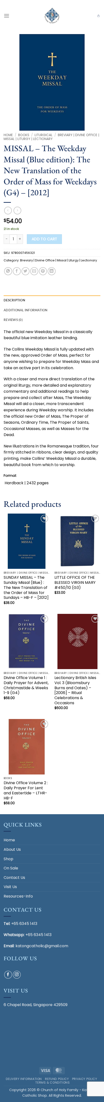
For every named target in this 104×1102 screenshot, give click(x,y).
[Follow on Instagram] (17, 975)
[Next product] (8, 210)
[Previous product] (17, 210)
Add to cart (44, 239)
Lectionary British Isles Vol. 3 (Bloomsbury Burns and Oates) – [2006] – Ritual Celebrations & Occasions (75, 690)
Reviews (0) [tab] (13, 320)
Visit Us (10, 887)
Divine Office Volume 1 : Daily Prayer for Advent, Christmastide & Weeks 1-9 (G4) (26, 685)
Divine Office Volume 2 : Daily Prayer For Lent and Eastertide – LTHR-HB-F (26, 791)
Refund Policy (57, 1079)
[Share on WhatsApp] (8, 271)
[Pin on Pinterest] (43, 271)
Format (10, 475)
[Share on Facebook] (17, 271)
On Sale (11, 868)
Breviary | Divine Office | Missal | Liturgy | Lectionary (51, 137)
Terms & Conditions (52, 1082)
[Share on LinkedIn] (52, 271)
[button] (6, 16)
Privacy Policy (84, 1079)
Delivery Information (24, 1079)
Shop (8, 859)
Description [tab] (14, 300)
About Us (12, 849)
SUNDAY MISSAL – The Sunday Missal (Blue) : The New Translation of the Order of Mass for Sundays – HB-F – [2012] (26, 587)
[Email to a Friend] (34, 271)
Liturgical (43, 135)
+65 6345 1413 (24, 923)
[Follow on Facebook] (8, 975)
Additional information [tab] (26, 310)
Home (8, 135)
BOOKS (23, 135)
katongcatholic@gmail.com (41, 946)
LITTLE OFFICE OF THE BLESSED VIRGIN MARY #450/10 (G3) (75, 582)
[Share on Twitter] (26, 271)
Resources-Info (18, 896)
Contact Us (14, 877)
